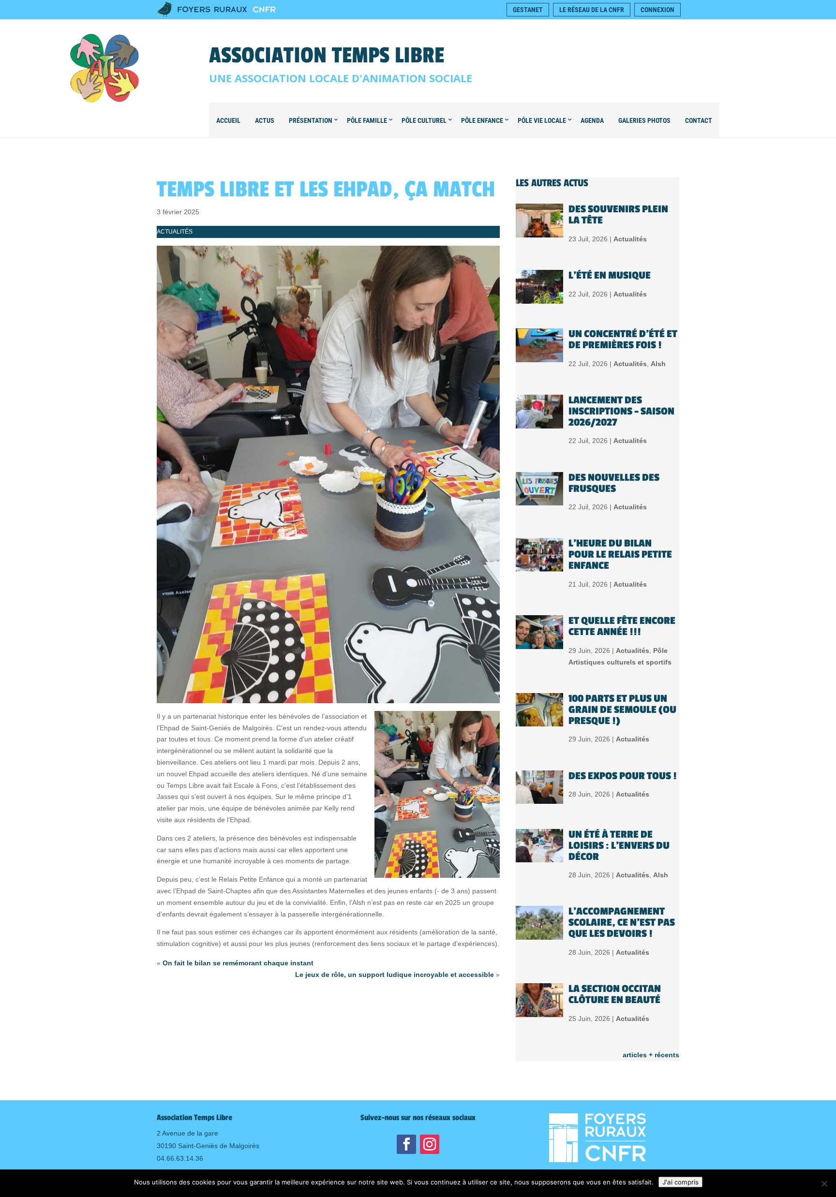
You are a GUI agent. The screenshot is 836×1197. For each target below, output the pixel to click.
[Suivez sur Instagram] (429, 1144)
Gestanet (528, 10)
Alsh (658, 364)
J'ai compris (680, 1182)
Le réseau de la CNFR (591, 10)
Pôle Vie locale (542, 120)
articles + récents (651, 1055)
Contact (698, 120)
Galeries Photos (644, 120)
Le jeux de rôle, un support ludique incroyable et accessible (394, 974)
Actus (264, 120)
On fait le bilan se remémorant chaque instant (238, 963)
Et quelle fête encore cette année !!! (621, 626)
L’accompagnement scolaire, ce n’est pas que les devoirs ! (621, 922)
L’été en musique (609, 275)
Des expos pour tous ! (622, 776)
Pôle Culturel (424, 120)
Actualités (175, 231)
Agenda (592, 120)
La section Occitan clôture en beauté (614, 994)
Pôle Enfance (482, 120)
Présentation (310, 120)
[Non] (824, 1183)
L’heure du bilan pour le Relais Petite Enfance (620, 554)
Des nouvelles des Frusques (613, 483)
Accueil (228, 120)
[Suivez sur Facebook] (406, 1144)
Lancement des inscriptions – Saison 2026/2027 (621, 411)
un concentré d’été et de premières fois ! (622, 339)
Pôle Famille (367, 120)
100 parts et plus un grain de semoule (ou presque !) (622, 710)
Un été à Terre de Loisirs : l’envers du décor (619, 845)
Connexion (657, 10)
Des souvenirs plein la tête (618, 214)
